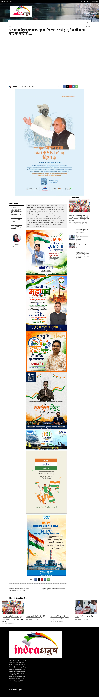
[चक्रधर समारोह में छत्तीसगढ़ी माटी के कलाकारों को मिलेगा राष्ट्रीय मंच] (72, 230)
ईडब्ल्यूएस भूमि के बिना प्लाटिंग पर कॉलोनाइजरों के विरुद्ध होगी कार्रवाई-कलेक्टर (16, 227)
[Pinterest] (70, 86)
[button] (88, 22)
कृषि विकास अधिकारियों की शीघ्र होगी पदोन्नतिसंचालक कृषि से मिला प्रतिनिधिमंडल (19, 589)
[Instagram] (81, 1)
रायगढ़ (10, 26)
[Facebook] (79, 1)
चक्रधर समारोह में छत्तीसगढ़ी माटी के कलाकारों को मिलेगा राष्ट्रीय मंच (16, 220)
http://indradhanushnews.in (17, 246)
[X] (84, 1)
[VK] (73, 86)
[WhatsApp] (76, 86)
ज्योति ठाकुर (15, 86)
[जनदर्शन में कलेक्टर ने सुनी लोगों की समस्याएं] (72, 245)
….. (54, 588)
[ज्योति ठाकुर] (10, 87)
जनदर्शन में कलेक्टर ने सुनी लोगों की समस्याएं (84, 617)
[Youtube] (87, 1)
